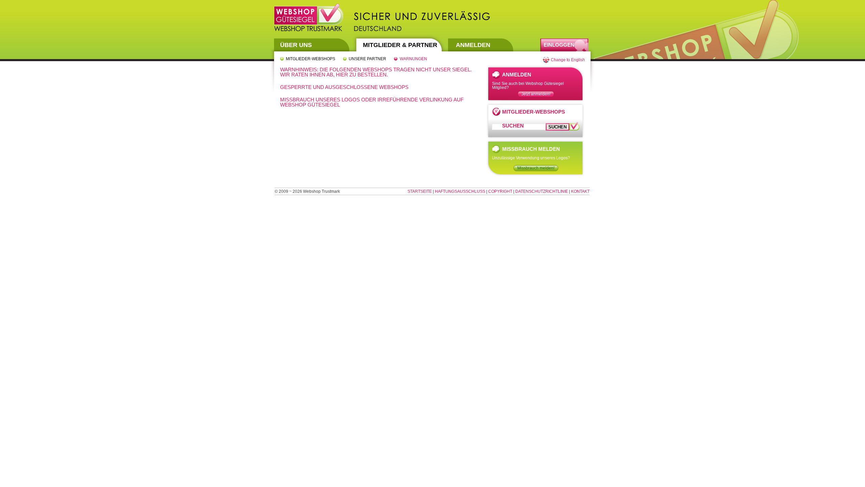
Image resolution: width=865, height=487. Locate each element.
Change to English (568, 59)
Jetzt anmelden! (535, 94)
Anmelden (473, 45)
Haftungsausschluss (460, 191)
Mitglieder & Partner (400, 45)
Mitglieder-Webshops (310, 58)
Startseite (419, 191)
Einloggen (559, 45)
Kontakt (580, 191)
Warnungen (413, 58)
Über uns (296, 45)
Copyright (500, 191)
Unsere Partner (367, 58)
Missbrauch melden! (535, 168)
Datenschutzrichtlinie (541, 191)
